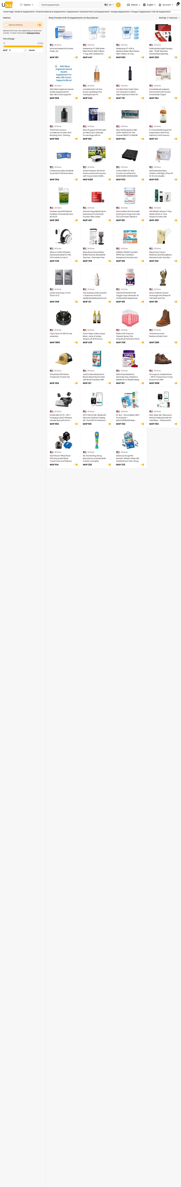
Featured (173, 17)
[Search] (118, 5)
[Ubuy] (7, 4)
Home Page (8, 11)
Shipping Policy (33, 33)
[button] (133, 5)
